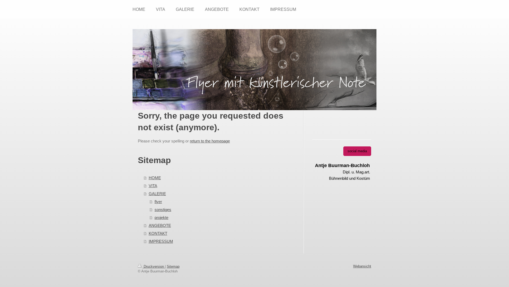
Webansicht (362, 266)
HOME (155, 178)
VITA (153, 185)
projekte (161, 217)
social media (357, 151)
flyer (158, 201)
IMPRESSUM (161, 241)
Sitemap (173, 266)
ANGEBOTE (160, 225)
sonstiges (163, 209)
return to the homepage (210, 141)
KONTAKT (158, 233)
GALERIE (157, 193)
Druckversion (154, 266)
